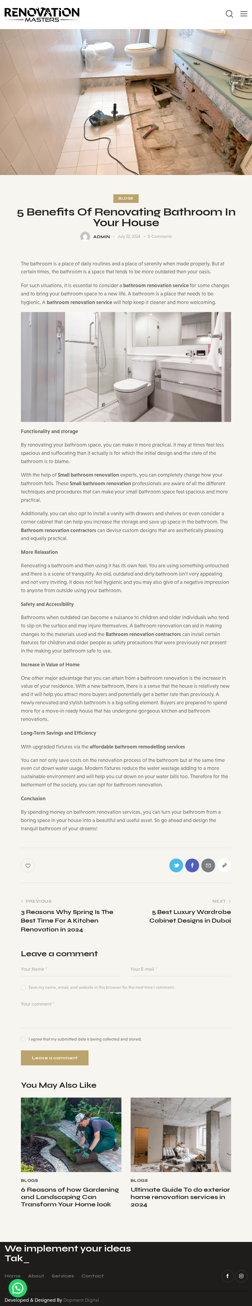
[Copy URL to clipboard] (224, 865)
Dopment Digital (81, 1300)
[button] (18, 1288)
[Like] (28, 865)
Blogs (126, 198)
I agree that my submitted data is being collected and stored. (85, 1039)
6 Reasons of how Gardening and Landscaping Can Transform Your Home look (70, 1197)
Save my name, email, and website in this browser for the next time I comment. (102, 987)
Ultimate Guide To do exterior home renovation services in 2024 (180, 1197)
